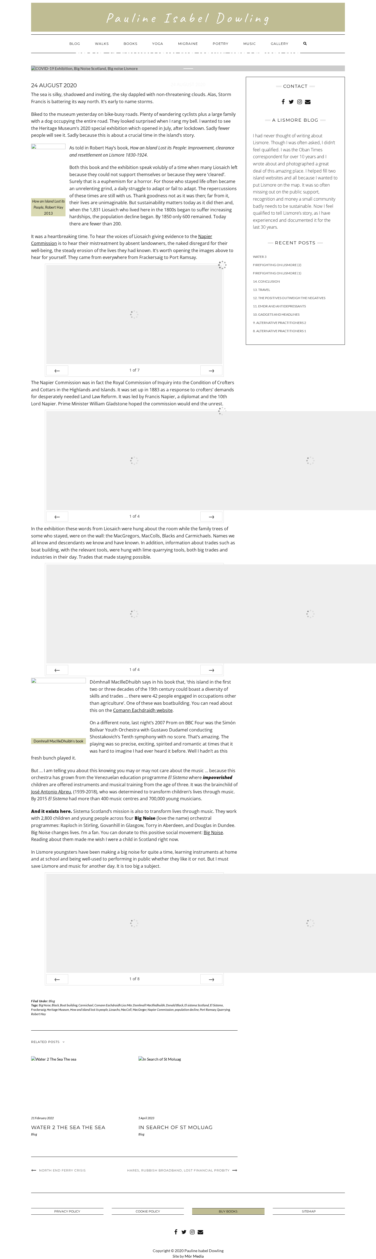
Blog (74, 44)
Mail (308, 101)
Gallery (279, 44)
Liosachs (114, 1009)
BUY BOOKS (228, 1211)
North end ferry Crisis (62, 1170)
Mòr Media (194, 1256)
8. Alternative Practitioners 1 (279, 331)
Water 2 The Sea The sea (68, 1127)
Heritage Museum (58, 1009)
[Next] (211, 370)
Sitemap (309, 1211)
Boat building (68, 1005)
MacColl (126, 1009)
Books (130, 44)
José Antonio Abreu (51, 792)
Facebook (283, 101)
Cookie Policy (148, 1211)
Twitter (291, 101)
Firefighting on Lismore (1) (277, 273)
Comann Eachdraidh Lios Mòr (113, 1005)
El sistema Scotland (196, 1005)
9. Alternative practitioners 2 (279, 323)
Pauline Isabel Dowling (188, 17)
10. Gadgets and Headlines (276, 314)
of (134, 370)
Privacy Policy (67, 1211)
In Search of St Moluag (175, 1127)
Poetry (220, 44)
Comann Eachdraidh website (143, 710)
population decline (187, 1009)
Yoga (157, 44)
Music (249, 44)
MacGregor (139, 1009)
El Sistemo (216, 1005)
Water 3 (259, 257)
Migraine (188, 44)
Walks (102, 44)
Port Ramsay (208, 1009)
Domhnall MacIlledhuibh (149, 1005)
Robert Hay (38, 1014)
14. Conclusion (266, 281)
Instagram (299, 101)
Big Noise (213, 832)
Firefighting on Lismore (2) (277, 265)
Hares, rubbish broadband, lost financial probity (178, 1170)
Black (55, 1005)
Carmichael (85, 1005)
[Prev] (57, 370)
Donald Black (174, 1005)
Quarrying (223, 1009)
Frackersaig (38, 1009)
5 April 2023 (146, 1118)
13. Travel (261, 290)
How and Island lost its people (89, 1009)
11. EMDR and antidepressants (279, 306)
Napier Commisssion (161, 1009)
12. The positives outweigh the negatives (289, 298)
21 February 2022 (42, 1118)
